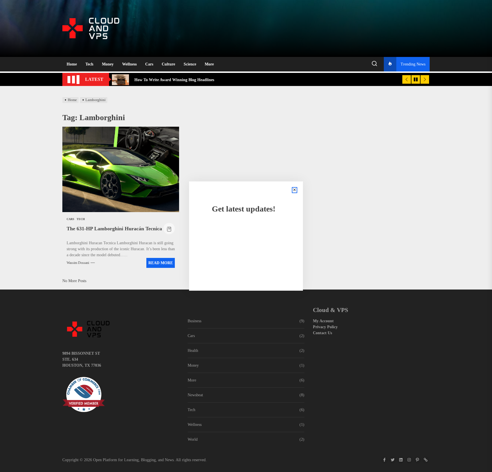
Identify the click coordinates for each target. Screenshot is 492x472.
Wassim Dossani (78, 263)
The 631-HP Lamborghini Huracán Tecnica (114, 228)
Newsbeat (195, 395)
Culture (168, 64)
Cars (149, 64)
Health (193, 350)
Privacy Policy (325, 327)
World (193, 439)
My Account (323, 321)
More (209, 64)
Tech (89, 64)
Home (72, 64)
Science (190, 64)
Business (194, 321)
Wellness (129, 64)
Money (108, 64)
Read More (160, 263)
